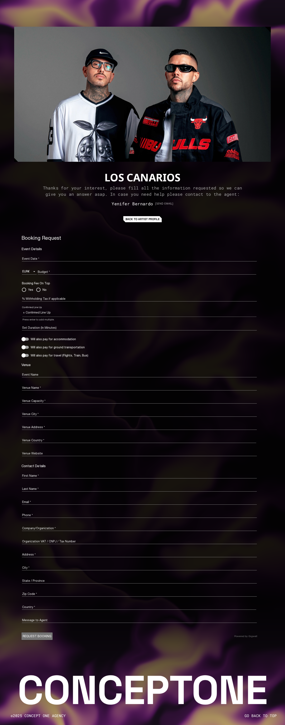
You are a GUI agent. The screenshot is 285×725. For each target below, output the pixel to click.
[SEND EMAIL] (164, 203)
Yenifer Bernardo (132, 203)
